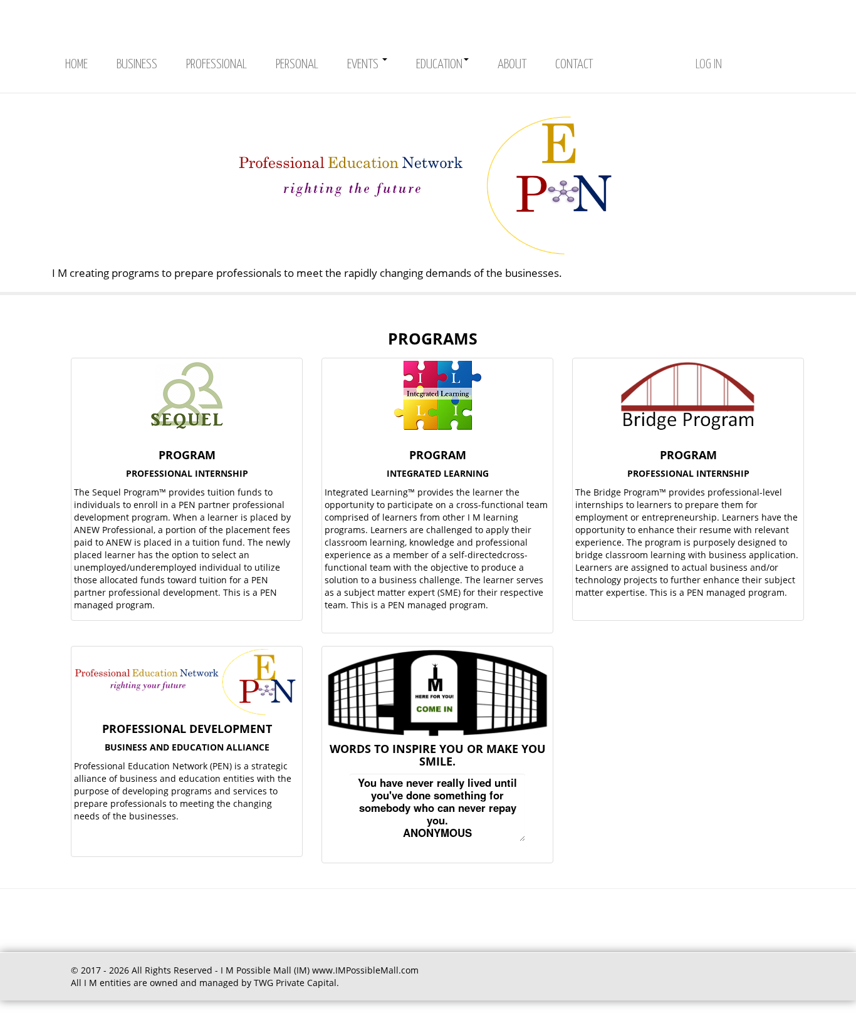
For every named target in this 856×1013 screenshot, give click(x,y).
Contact (574, 64)
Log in (709, 64)
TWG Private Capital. (296, 983)
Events (364, 64)
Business (137, 64)
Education (439, 64)
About (512, 64)
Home (76, 64)
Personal (297, 64)
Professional (216, 64)
